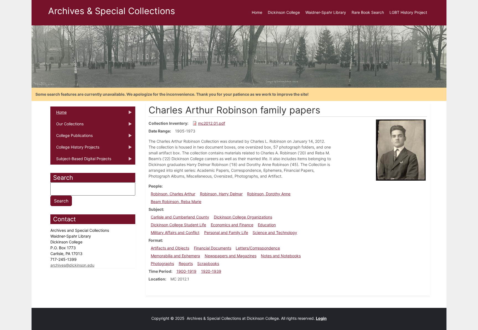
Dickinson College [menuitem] (284, 12)
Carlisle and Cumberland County (180, 217)
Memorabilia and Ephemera (175, 255)
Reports (186, 263)
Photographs (162, 263)
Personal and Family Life (226, 232)
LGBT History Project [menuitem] (408, 12)
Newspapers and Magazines (230, 255)
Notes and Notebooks (281, 255)
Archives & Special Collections (111, 11)
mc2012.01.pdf (211, 123)
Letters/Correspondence (258, 248)
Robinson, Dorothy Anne (268, 193)
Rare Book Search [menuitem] (368, 12)
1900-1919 (186, 271)
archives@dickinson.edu (72, 265)
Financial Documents (212, 248)
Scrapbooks (208, 263)
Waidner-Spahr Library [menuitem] (325, 12)
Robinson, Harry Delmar (221, 193)
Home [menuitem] (257, 12)
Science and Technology (275, 232)
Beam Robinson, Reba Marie (176, 201)
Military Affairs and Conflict (175, 232)
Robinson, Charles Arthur (173, 193)
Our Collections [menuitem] (67, 125)
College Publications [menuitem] (71, 137)
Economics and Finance (232, 224)
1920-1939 (211, 271)
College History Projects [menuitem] (74, 149)
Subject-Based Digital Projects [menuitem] (80, 160)
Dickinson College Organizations (243, 217)
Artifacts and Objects (170, 248)
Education (267, 224)
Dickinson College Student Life (178, 224)
